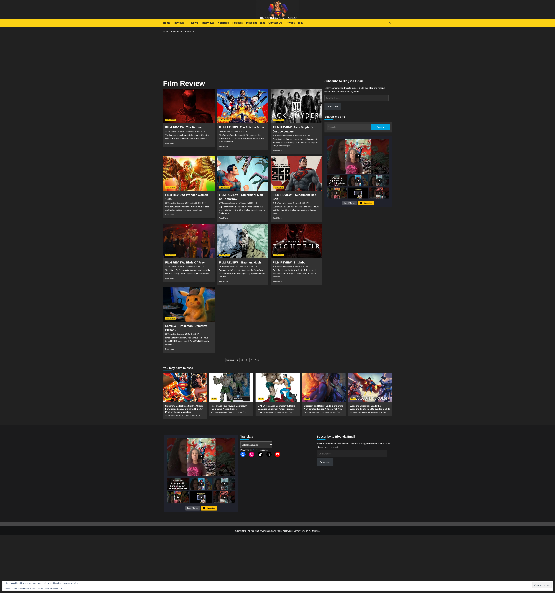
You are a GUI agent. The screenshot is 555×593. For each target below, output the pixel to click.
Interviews (208, 22)
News (194, 22)
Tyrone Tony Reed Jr (313, 412)
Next (257, 360)
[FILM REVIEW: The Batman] (189, 106)
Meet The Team (255, 22)
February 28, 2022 (193, 131)
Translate (263, 449)
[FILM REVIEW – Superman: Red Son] (296, 173)
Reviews (179, 22)
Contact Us (275, 22)
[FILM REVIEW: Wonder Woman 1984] (189, 173)
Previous (230, 360)
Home (166, 22)
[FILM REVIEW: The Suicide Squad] (242, 106)
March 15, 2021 (300, 135)
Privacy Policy (294, 22)
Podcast (237, 22)
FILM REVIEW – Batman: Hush (240, 262)
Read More (169, 143)
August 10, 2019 (247, 266)
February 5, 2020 (193, 266)
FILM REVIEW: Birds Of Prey (185, 262)
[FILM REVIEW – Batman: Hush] (242, 241)
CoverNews (299, 530)
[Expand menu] (186, 23)
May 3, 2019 (191, 334)
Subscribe (333, 106)
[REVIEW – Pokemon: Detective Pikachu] (189, 304)
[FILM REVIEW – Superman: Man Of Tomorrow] (242, 173)
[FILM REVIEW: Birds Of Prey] (189, 241)
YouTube (223, 22)
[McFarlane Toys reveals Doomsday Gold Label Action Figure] (231, 387)
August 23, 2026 (189, 415)
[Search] (390, 22)
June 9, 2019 (299, 266)
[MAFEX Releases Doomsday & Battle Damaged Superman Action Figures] (278, 387)
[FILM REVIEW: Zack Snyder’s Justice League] (296, 106)
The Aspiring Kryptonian (176, 131)
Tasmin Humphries (174, 415)
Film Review (170, 120)
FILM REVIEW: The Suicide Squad (242, 127)
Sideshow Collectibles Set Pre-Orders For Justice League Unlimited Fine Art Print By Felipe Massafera (184, 409)
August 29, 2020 (247, 203)
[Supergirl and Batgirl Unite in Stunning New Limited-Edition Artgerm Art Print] (324, 387)
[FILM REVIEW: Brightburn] (296, 241)
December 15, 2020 (194, 203)
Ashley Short (225, 131)
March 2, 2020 (300, 203)
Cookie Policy (56, 588)
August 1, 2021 (239, 131)
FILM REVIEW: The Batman (183, 127)
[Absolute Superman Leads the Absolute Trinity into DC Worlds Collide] (370, 387)
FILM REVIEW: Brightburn (290, 262)
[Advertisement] (277, 56)
